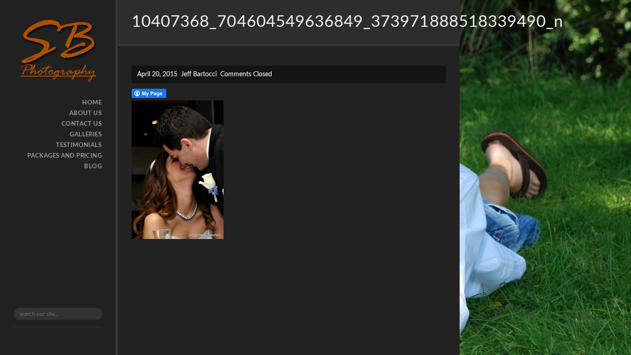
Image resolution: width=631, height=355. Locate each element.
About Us (85, 113)
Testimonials (79, 145)
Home (92, 103)
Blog (93, 167)
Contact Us (81, 124)
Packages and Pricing (64, 156)
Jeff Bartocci (199, 74)
